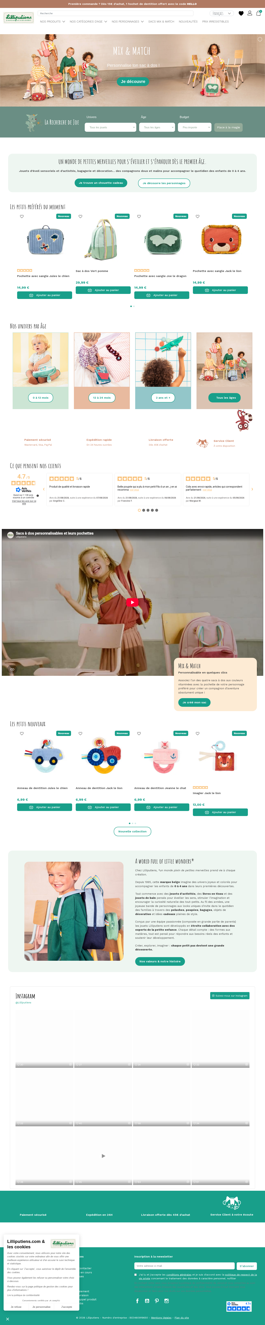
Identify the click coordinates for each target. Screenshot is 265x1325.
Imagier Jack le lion (207, 793)
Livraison (83, 1295)
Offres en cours (81, 1272)
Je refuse (16, 1306)
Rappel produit (86, 1299)
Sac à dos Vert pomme (92, 271)
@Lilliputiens (23, 1002)
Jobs (80, 1303)
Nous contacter (81, 1268)
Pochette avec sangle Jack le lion (217, 271)
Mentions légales (161, 1317)
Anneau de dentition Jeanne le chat (160, 788)
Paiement (83, 1291)
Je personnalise (41, 1306)
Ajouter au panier (48, 295)
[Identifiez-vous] (250, 13)
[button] (7, 1319)
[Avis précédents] (43, 489)
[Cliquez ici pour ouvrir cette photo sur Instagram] (188, 1064)
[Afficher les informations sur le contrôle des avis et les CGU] (37, 495)
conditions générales (178, 1274)
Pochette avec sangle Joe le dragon (160, 276)
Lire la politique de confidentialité (23, 1295)
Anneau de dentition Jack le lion (99, 788)
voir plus (134, 489)
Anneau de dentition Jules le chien (42, 788)
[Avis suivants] (252, 489)
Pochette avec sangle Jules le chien (43, 276)
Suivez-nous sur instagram (232, 995)
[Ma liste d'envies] (241, 13)
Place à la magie (228, 127)
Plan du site (182, 1317)
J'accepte (66, 1306)
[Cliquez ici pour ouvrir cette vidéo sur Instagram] (70, 1064)
